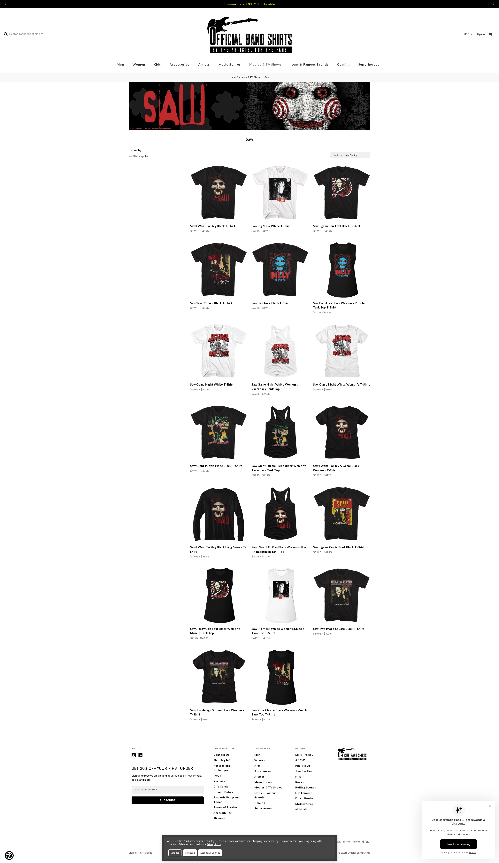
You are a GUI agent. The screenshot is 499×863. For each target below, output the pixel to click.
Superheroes (369, 64)
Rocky (299, 782)
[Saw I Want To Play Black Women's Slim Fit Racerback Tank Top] (280, 514)
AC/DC (300, 760)
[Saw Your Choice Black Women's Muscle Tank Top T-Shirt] (280, 677)
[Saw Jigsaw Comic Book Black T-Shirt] (342, 514)
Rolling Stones (305, 787)
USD (467, 34)
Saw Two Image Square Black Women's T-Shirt (217, 712)
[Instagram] (134, 755)
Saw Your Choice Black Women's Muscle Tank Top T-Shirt (279, 712)
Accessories (180, 64)
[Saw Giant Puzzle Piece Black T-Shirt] (219, 433)
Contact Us (221, 754)
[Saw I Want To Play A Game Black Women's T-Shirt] (342, 433)
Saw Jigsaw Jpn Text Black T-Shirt (336, 226)
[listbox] (357, 155)
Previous (6, 4)
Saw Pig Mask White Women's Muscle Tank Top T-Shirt (277, 631)
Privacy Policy (223, 792)
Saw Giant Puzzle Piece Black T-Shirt (216, 465)
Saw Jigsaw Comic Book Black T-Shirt (339, 547)
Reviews (219, 781)
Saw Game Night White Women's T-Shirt (341, 384)
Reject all (190, 852)
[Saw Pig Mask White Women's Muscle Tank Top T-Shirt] (280, 595)
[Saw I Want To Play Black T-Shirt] (219, 193)
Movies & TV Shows (265, 64)
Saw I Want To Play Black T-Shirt (212, 226)
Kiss (298, 776)
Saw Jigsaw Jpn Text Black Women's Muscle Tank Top (215, 631)
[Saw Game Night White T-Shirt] (219, 351)
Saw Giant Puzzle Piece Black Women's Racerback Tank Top (278, 468)
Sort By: (337, 155)
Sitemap (219, 818)
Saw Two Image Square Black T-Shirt (338, 628)
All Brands (301, 809)
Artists (204, 64)
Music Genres (230, 64)
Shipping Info (222, 760)
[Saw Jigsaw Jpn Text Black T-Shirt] (342, 193)
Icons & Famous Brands (310, 64)
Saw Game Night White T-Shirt (212, 384)
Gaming (343, 64)
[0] (491, 34)
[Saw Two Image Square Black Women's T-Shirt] (219, 677)
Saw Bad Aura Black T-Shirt (270, 303)
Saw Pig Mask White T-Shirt (271, 226)
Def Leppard (304, 793)
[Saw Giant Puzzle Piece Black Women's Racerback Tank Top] (280, 433)
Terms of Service (225, 807)
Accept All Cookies (210, 852)
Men (121, 64)
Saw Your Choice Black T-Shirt (211, 303)
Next (493, 4)
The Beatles (303, 771)
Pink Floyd (302, 765)
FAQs (217, 775)
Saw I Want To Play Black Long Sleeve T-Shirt (218, 549)
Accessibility (222, 812)
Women (139, 64)
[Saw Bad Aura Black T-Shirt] (280, 270)
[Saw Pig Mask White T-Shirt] (280, 193)
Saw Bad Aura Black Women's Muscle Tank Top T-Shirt (339, 305)
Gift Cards (220, 786)
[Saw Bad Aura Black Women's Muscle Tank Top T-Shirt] (342, 270)
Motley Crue (304, 803)
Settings (175, 852)
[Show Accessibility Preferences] (9, 855)
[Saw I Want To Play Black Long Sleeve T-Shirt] (219, 514)
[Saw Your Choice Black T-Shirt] (219, 270)
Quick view (219, 213)
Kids (158, 64)
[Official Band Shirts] (249, 34)
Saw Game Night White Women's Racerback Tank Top (274, 387)
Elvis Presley (304, 754)
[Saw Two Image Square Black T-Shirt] (342, 595)
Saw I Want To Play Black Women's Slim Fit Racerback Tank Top (278, 549)
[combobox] (33, 34)
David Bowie (304, 798)
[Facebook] (140, 755)
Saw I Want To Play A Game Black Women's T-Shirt (336, 468)
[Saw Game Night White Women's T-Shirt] (342, 351)
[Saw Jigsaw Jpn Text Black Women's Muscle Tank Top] (219, 595)
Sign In (480, 34)
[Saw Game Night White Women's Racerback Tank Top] (280, 351)
